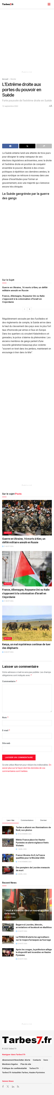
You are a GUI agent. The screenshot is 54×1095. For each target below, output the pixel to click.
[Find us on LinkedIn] (13, 1086)
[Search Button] (43, 4)
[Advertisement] (27, 38)
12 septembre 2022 (10, 106)
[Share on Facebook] (10, 146)
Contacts (37, 1060)
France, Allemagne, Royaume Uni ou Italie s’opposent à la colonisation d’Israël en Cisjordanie (23, 299)
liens (45, 1060)
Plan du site (25, 1064)
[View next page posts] (30, 309)
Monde (13, 79)
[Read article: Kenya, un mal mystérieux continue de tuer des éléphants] (27, 623)
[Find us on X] (7, 1086)
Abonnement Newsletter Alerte (16, 1060)
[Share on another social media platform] (44, 146)
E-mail (6, 730)
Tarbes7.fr (34, 1068)
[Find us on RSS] (18, 1086)
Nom (5, 717)
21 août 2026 (8, 546)
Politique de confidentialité (14, 1068)
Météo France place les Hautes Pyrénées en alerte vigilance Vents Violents (32, 843)
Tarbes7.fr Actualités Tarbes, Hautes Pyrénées (23, 1072)
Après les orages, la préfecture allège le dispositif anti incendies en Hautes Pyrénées (34, 952)
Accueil (5, 79)
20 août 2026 (8, 652)
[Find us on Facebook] (3, 1086)
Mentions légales (10, 1064)
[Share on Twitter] (27, 146)
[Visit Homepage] (8, 4)
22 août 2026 (11, 917)
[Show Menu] (49, 4)
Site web (6, 743)
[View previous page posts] (24, 309)
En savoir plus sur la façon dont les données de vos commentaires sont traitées (26, 768)
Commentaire (9, 681)
